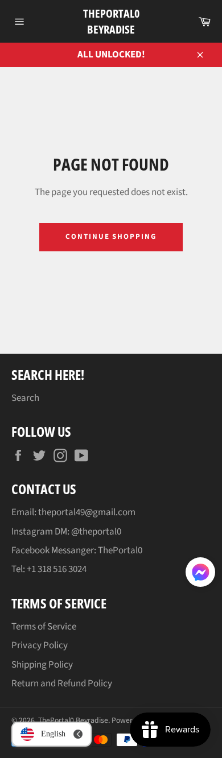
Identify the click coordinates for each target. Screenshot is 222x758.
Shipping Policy (42, 665)
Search (25, 398)
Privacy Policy (39, 645)
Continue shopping (111, 236)
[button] (200, 574)
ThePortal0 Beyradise (111, 21)
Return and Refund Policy (61, 683)
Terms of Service (43, 626)
